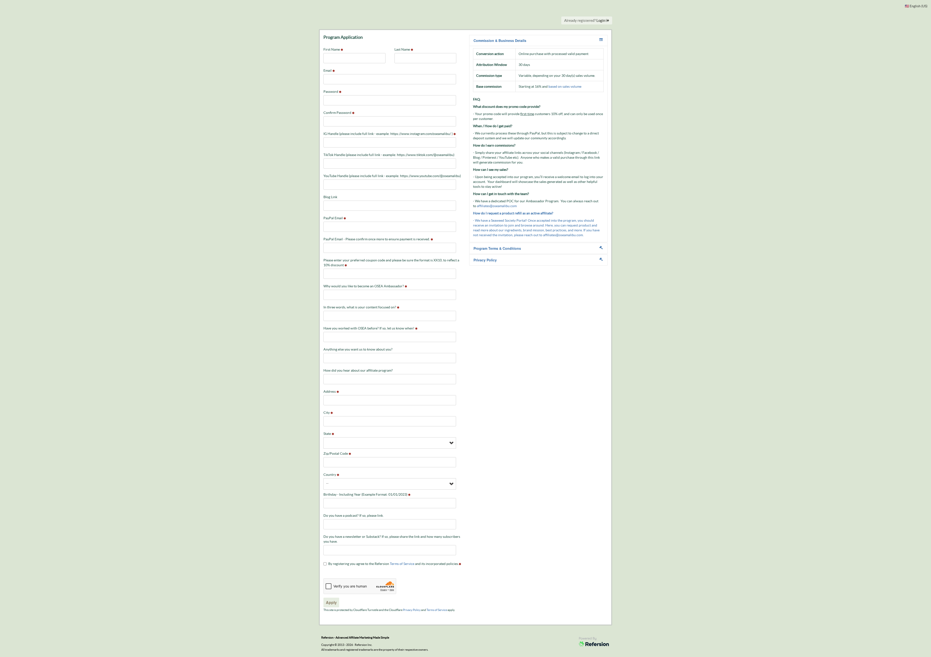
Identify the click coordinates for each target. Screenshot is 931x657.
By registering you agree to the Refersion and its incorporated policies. (393, 564)
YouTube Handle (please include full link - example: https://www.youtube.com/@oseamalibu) (392, 176)
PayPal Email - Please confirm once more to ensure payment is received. (377, 239)
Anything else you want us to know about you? (358, 349)
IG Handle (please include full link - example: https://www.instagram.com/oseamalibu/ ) (388, 134)
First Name (332, 49)
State (327, 434)
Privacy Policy (412, 609)
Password (331, 92)
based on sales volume (564, 86)
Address (330, 391)
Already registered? (585, 20)
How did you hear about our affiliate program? (358, 370)
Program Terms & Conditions (497, 248)
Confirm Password (337, 113)
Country (330, 475)
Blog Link (330, 197)
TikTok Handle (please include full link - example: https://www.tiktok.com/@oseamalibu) (388, 155)
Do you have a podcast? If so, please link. (353, 515)
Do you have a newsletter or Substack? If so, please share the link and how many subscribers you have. (391, 539)
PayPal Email (333, 218)
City (326, 413)
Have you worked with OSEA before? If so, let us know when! (369, 328)
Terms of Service (402, 564)
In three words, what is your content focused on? (360, 307)
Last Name (402, 49)
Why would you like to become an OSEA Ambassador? (364, 286)
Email (327, 70)
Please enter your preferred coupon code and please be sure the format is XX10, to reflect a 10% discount (391, 262)
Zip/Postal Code (336, 453)
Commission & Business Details (500, 40)
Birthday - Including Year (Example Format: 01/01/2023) (365, 494)
